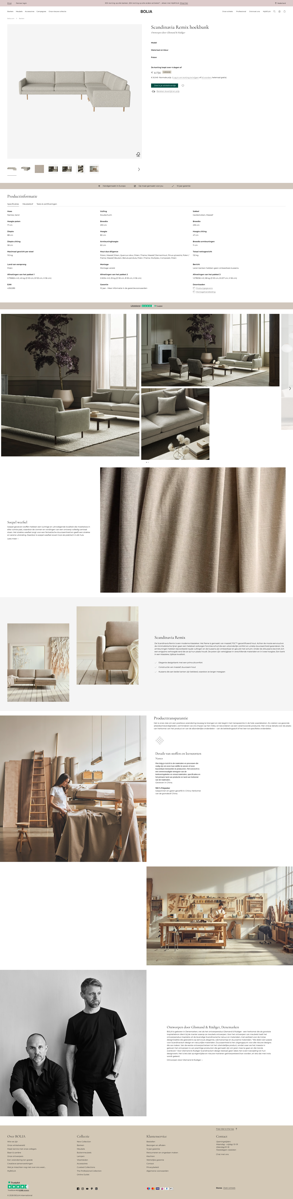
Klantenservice (156, 1136)
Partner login (21, 3)
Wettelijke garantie (155, 1160)
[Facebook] (78, 1188)
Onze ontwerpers (15, 1156)
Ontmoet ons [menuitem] (254, 11)
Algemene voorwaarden (157, 1171)
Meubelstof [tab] (28, 204)
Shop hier (184, 3)
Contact (150, 1164)
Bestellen (150, 1142)
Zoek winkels (229, 1188)
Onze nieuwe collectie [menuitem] (57, 11)
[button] (146, 462)
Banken (21, 18)
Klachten (150, 1156)
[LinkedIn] (96, 1188)
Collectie (83, 1136)
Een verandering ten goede (20, 1160)
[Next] (139, 169)
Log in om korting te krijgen (186, 77)
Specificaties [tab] (13, 204)
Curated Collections (86, 1167)
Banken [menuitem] (10, 11)
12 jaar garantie (153, 1149)
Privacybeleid (152, 1167)
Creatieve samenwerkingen (20, 1164)
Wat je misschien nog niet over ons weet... (26, 1167)
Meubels (81, 1149)
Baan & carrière (14, 1153)
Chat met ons (222, 1154)
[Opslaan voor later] (183, 85)
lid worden (206, 77)
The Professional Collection (89, 1171)
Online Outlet (83, 1174)
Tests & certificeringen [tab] (47, 204)
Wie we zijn (12, 1142)
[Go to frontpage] (146, 11)
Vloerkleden (82, 1160)
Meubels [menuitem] (19, 11)
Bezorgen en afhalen (155, 1145)
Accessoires (82, 1164)
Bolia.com (10, 18)
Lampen (81, 1156)
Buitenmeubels (84, 1153)
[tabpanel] (146, 254)
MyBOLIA (11, 1171)
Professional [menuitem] (241, 11)
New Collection (84, 1142)
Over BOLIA (16, 1136)
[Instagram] (82, 1188)
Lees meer (12, 539)
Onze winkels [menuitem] (227, 11)
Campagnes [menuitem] (41, 11)
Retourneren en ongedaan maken (162, 1153)
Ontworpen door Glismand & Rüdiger (184, 1060)
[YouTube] (87, 1188)
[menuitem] (274, 11)
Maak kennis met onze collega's (21, 1149)
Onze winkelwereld (16, 1145)
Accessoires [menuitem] (29, 11)
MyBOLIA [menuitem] (267, 11)
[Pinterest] (92, 1188)
